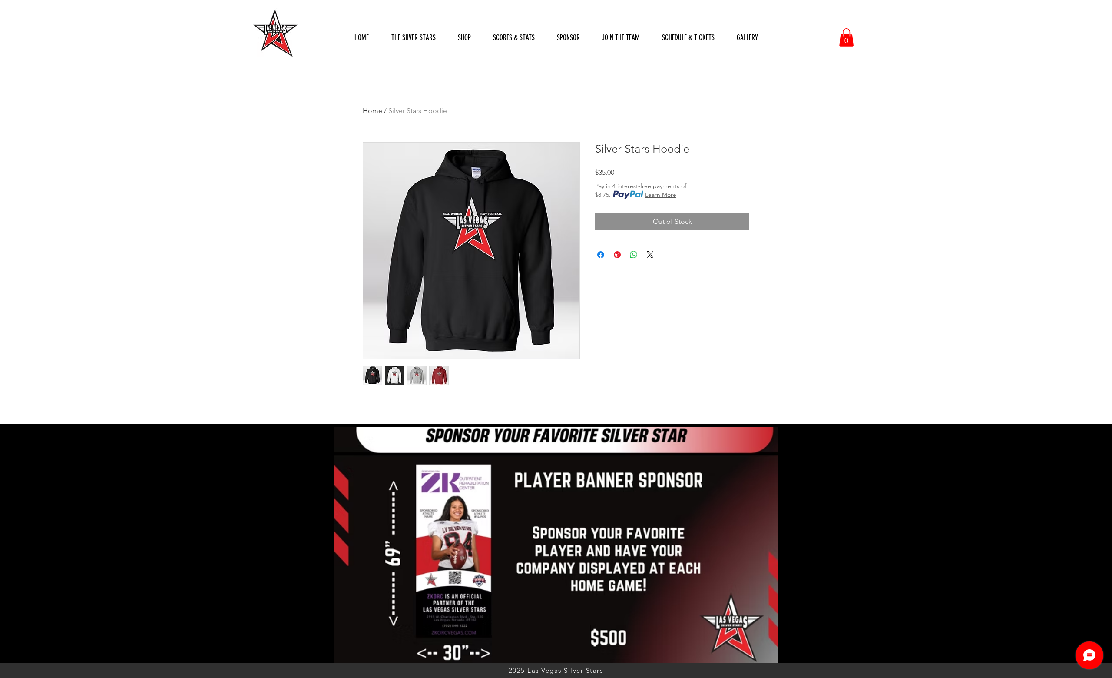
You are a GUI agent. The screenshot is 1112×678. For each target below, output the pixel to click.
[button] (514, 38)
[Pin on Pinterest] (617, 254)
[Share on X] (650, 254)
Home (372, 110)
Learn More (660, 195)
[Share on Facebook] (601, 254)
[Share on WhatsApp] (634, 254)
